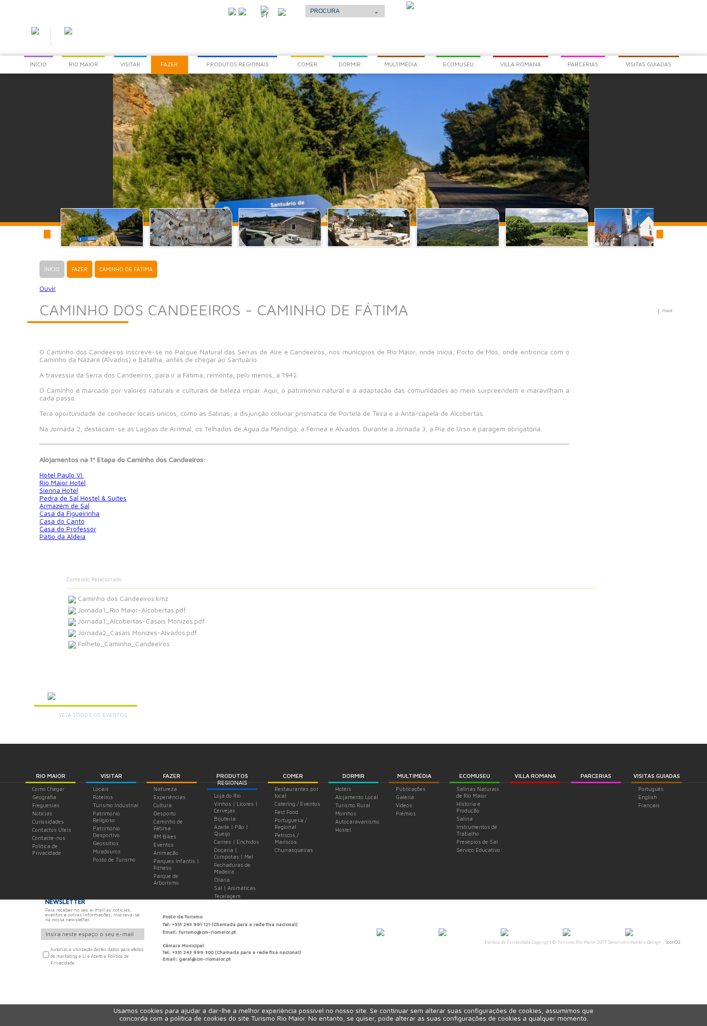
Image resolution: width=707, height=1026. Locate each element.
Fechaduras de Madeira (232, 868)
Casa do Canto (62, 521)
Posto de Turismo (114, 859)
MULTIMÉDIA (414, 775)
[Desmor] (442, 933)
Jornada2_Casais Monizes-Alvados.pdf (136, 632)
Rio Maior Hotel (62, 482)
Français (649, 805)
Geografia (44, 797)
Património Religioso (106, 816)
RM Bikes (165, 836)
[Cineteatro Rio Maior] (504, 933)
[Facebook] (242, 10)
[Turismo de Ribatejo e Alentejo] (629, 933)
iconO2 (673, 942)
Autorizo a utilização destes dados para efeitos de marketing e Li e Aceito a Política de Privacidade (97, 956)
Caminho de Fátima (168, 824)
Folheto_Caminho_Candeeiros (123, 643)
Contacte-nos (48, 838)
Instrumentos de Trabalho (476, 830)
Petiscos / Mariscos (287, 838)
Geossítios (106, 843)
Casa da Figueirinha (69, 513)
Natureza (165, 789)
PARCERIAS (596, 775)
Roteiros (103, 797)
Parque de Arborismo (166, 879)
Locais (101, 789)
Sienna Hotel (58, 490)
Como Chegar (48, 789)
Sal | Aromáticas (235, 888)
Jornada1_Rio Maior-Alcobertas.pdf (131, 610)
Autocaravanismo (357, 821)
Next (659, 234)
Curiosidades (48, 821)
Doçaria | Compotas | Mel (233, 853)
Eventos (163, 844)
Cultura (162, 805)
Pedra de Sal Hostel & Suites (82, 498)
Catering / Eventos (297, 804)
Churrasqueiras (294, 850)
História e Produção (468, 807)
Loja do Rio (227, 795)
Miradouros (107, 851)
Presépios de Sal (477, 841)
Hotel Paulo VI (61, 475)
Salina (464, 818)
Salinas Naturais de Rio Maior (477, 792)
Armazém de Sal (64, 505)
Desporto (164, 813)
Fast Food (286, 812)
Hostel (343, 829)
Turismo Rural (352, 805)
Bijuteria (225, 818)
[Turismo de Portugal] (566, 933)
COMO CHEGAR (195, 9)
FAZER (171, 775)
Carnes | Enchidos (236, 841)
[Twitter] (232, 10)
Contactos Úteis (51, 829)
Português (651, 789)
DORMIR (353, 775)
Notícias (42, 813)
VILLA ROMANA (535, 775)
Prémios (406, 813)
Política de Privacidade (46, 849)
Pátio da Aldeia (62, 536)
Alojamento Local (356, 797)
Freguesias (46, 805)
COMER (293, 775)
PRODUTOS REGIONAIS (232, 779)
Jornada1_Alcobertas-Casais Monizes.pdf (140, 621)
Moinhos (345, 813)
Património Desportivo (106, 831)
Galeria (405, 797)
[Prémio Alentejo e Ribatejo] (410, 6)
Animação (165, 853)
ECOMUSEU (474, 775)
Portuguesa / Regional (291, 823)
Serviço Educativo (478, 850)
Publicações (411, 789)
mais (667, 310)
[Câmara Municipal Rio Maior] (380, 933)
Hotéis (343, 789)
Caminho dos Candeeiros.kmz (122, 598)
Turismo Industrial (116, 805)
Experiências (169, 797)
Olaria (222, 879)
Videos (404, 805)
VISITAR (111, 775)
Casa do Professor (67, 529)
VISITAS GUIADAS (656, 775)
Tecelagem (227, 896)
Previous (47, 234)
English (647, 797)
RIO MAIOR (50, 775)
